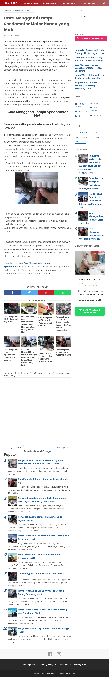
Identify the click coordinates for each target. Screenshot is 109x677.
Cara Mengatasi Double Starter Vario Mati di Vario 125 (63, 354)
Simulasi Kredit (31, 3)
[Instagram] (59, 655)
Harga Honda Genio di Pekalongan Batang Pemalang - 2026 (86, 85)
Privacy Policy (46, 665)
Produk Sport (88, 3)
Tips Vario (98, 115)
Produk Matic (49, 3)
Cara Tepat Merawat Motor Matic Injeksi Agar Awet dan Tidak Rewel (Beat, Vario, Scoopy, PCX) (29, 357)
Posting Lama (63, 447)
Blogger (47, 451)
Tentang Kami (29, 665)
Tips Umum (94, 137)
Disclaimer (63, 665)
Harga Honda (82, 133)
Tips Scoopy (81, 137)
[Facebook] (50, 655)
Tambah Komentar (11, 36)
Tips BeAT (83, 111)
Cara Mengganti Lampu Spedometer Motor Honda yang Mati (11, 354)
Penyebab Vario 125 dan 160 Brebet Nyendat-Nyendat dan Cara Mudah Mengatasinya (63, 323)
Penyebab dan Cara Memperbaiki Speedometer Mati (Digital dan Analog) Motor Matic (28, 324)
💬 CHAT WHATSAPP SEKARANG (89, 311)
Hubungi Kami (80, 665)
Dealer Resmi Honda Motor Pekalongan (60, 673)
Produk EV (11, 10)
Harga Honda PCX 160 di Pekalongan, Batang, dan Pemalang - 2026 (90, 201)
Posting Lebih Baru (14, 447)
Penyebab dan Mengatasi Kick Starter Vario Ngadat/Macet (45, 357)
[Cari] (104, 2)
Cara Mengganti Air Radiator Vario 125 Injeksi (11, 319)
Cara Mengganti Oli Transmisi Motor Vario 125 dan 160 (45, 322)
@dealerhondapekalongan (93, 38)
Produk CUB (69, 3)
